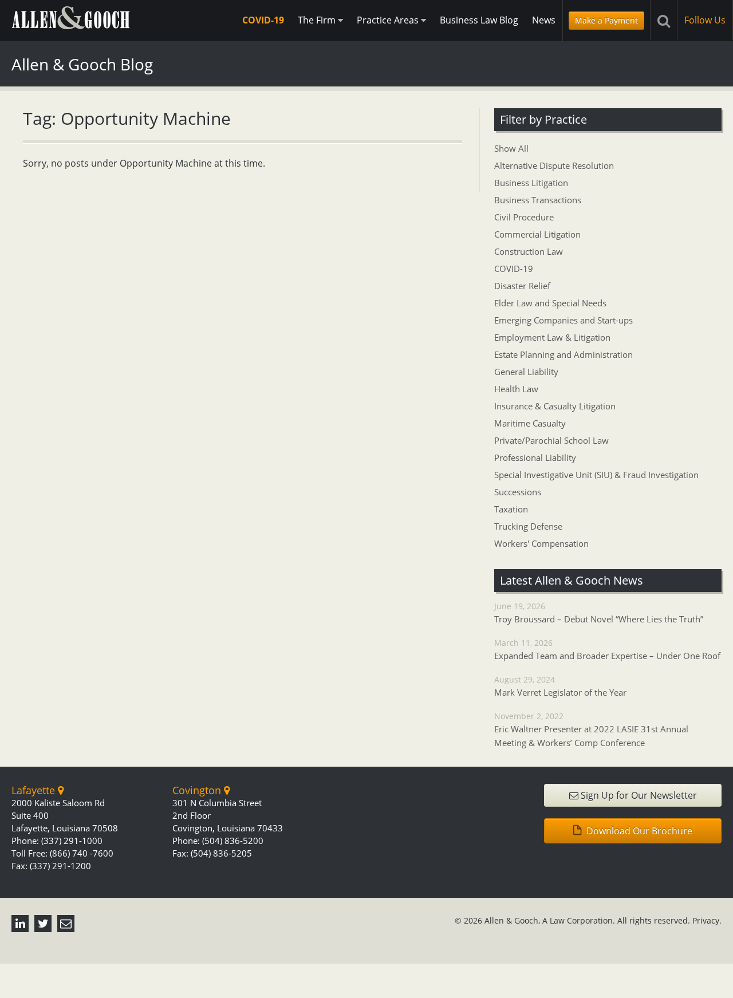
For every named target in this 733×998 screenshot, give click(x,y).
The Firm (318, 20)
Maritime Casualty (530, 423)
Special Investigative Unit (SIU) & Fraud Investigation (596, 474)
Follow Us (705, 20)
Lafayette (34, 790)
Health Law (516, 389)
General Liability (526, 371)
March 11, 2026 (607, 649)
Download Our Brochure (638, 831)
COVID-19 (263, 20)
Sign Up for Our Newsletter (637, 795)
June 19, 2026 (598, 613)
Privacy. (707, 920)
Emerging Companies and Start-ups (563, 320)
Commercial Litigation (537, 234)
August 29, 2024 (560, 686)
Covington (198, 790)
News (543, 20)
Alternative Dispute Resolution (554, 165)
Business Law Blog (479, 20)
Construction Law (528, 251)
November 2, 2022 (591, 729)
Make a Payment (606, 20)
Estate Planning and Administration (563, 354)
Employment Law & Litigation (552, 337)
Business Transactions (537, 200)
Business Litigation (531, 182)
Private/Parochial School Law (551, 440)
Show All (511, 148)
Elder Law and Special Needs (550, 303)
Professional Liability (535, 457)
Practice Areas (389, 20)
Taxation (511, 509)
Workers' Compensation (541, 543)
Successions (517, 492)
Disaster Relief (522, 285)
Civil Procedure (524, 217)
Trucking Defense (528, 526)
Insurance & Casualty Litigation (555, 406)
